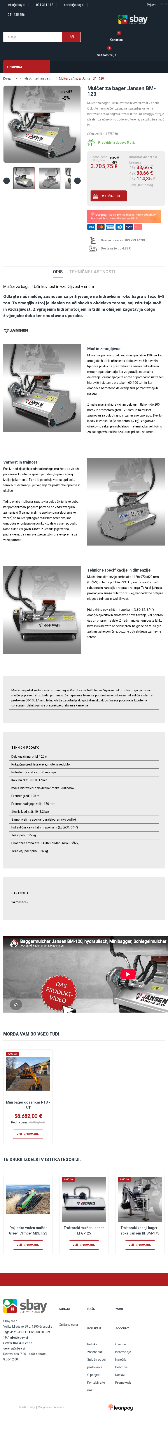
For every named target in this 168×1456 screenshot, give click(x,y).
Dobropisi (121, 1367)
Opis (58, 271)
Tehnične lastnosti (92, 271)
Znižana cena (68, 1324)
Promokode (123, 1382)
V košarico (110, 196)
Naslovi (120, 1375)
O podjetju (94, 1375)
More (110, 79)
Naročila (120, 1359)
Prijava (151, 5)
